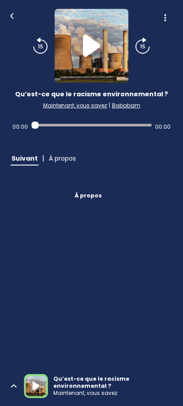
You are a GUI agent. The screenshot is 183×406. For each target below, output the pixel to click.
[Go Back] (12, 15)
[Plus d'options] (165, 18)
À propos (88, 195)
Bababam (126, 105)
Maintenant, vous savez (75, 105)
